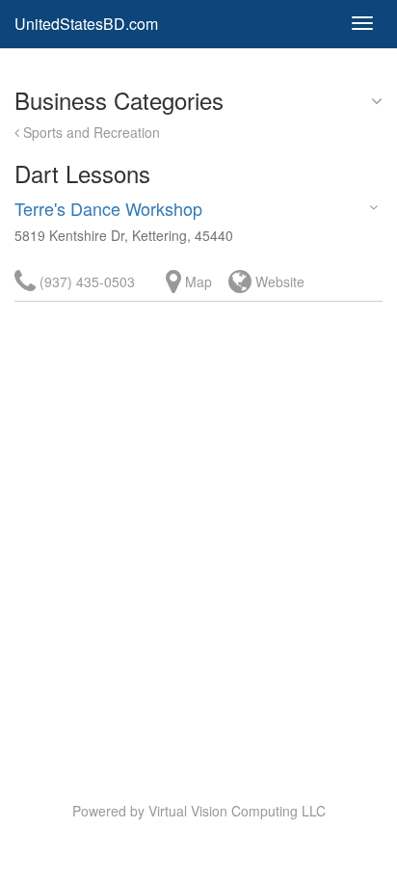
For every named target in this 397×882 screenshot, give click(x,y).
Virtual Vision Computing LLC (237, 810)
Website (277, 281)
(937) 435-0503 (85, 281)
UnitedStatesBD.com (86, 24)
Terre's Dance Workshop (108, 208)
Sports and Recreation (89, 132)
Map (196, 281)
